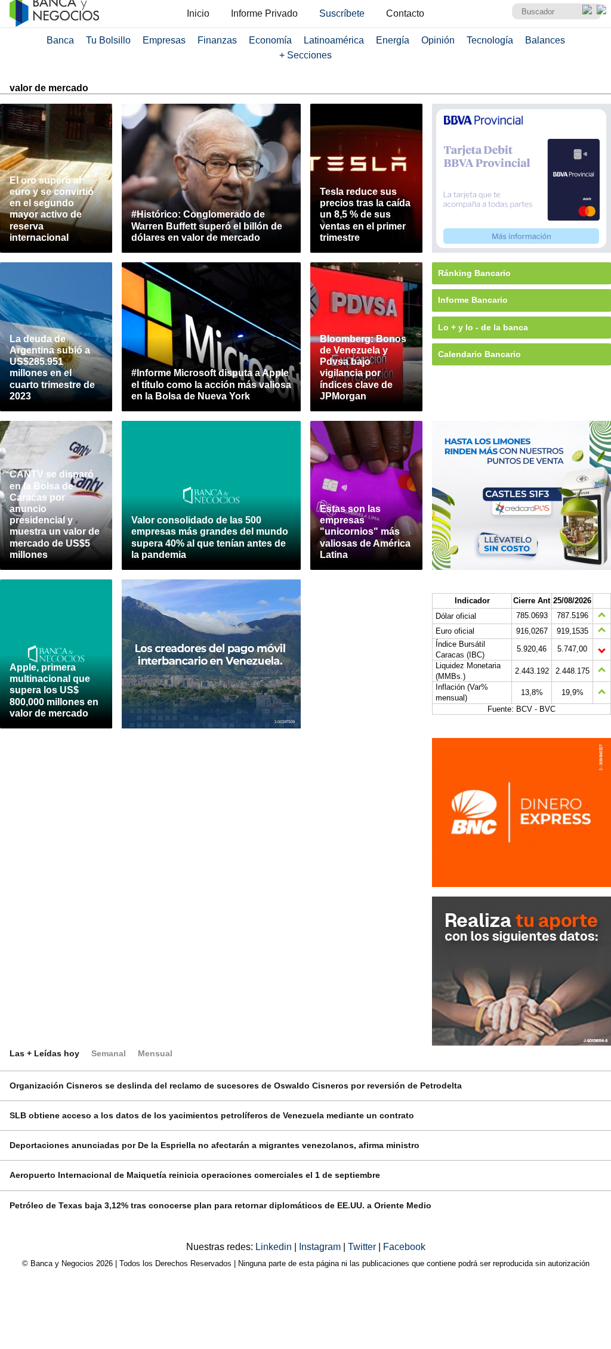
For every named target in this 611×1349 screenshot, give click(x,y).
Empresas (164, 40)
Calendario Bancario (479, 354)
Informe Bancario (473, 300)
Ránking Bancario (474, 273)
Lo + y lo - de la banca (483, 327)
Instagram (321, 1247)
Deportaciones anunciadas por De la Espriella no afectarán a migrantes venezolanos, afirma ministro (214, 1145)
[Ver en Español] (601, 9)
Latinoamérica (334, 40)
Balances (545, 40)
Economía (270, 40)
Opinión (438, 40)
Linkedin (274, 1247)
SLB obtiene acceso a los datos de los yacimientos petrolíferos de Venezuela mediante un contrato (212, 1115)
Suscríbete (342, 13)
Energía (392, 40)
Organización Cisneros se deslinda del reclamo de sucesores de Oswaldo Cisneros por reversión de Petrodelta (236, 1085)
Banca (60, 40)
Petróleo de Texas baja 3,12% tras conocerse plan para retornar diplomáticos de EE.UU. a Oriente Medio (220, 1205)
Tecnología (490, 40)
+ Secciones (305, 55)
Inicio (198, 13)
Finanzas (217, 40)
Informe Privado (264, 13)
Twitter (363, 1247)
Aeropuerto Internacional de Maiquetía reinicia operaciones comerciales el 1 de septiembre (195, 1175)
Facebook (404, 1247)
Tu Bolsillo (108, 40)
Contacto (405, 13)
